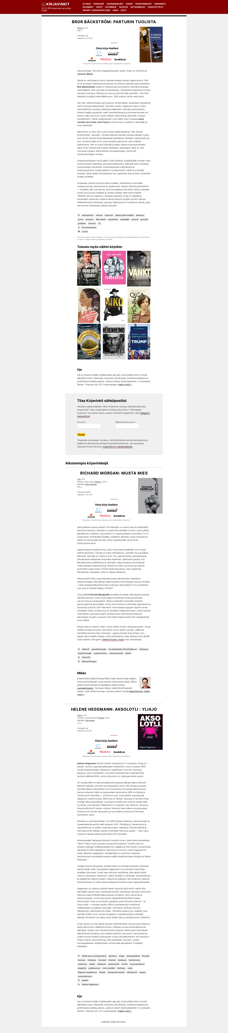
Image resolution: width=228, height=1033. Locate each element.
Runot (129, 4)
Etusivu (87, 4)
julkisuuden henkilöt (124, 215)
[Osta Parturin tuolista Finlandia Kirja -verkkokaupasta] (100, 55)
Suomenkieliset (115, 4)
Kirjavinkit (58, 4)
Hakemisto (160, 4)
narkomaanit (113, 964)
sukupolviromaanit (116, 972)
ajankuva (113, 956)
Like (78, 479)
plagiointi (82, 968)
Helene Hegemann (90, 984)
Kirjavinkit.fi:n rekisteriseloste (117, 446)
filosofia (145, 956)
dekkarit (85, 649)
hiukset (99, 215)
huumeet (102, 960)
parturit (134, 219)
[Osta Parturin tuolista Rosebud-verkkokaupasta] (114, 55)
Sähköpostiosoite (125, 422)
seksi (130, 968)
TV (99, 223)
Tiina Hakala (90, 720)
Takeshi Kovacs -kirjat (113, 639)
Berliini (85, 980)
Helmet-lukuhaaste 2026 (96, 10)
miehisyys (143, 649)
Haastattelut (156, 7)
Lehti (123, 10)
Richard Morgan (89, 661)
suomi (85, 231)
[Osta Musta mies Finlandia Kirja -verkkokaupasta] (99, 512)
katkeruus (82, 964)
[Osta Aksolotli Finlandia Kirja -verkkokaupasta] (99, 748)
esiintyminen (88, 215)
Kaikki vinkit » (125, 384)
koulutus (90, 219)
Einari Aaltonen (91, 484)
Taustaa (123, 7)
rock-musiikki (108, 968)
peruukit (144, 219)
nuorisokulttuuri (137, 964)
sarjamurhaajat (84, 653)
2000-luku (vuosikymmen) (94, 956)
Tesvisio (92, 223)
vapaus (142, 972)
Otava (79, 715)
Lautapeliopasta (85, 688)
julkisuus (140, 215)
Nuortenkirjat (143, 4)
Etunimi (81, 422)
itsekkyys (122, 960)
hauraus (81, 960)
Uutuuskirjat (138, 7)
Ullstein (101, 718)
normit (124, 964)
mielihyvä (101, 964)
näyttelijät (124, 219)
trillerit (128, 653)
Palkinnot (88, 7)
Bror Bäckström (89, 227)
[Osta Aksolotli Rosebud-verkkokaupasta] (113, 748)
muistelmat (113, 219)
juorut (80, 219)
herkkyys (92, 960)
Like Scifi (86, 657)
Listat (99, 7)
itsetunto (109, 215)
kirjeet (92, 964)
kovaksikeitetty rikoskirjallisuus (122, 649)
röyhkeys (121, 968)
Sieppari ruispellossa (87, 972)
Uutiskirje (110, 7)
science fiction (100, 653)
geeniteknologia (99, 649)
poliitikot (82, 223)
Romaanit (99, 4)
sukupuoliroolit (116, 653)
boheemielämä (133, 956)
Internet (112, 960)
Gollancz (97, 482)
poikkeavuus (94, 968)
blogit (121, 956)
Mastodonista (136, 691)
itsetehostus (134, 960)
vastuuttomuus (85, 976)
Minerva (80, 28)
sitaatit (102, 972)
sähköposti (132, 972)
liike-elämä (101, 219)
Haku (115, 10)
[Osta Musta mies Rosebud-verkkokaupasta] (113, 512)
